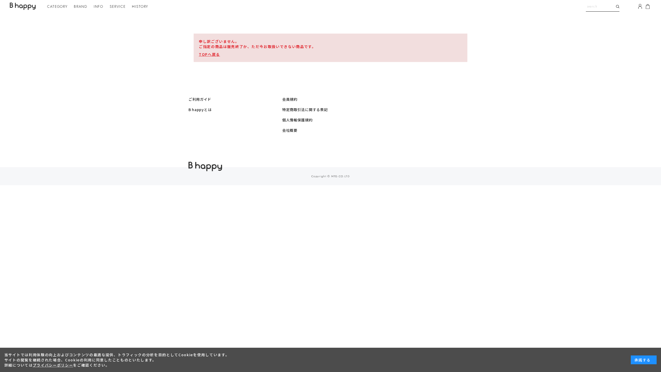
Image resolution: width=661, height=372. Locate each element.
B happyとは (199, 109)
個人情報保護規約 (297, 119)
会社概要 (289, 130)
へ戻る (214, 54)
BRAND (80, 6)
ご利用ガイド (199, 99)
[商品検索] (616, 6)
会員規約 (289, 99)
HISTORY (140, 6)
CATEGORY (57, 6)
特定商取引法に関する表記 (305, 109)
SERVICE (118, 6)
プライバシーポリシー (53, 365)
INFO (98, 6)
